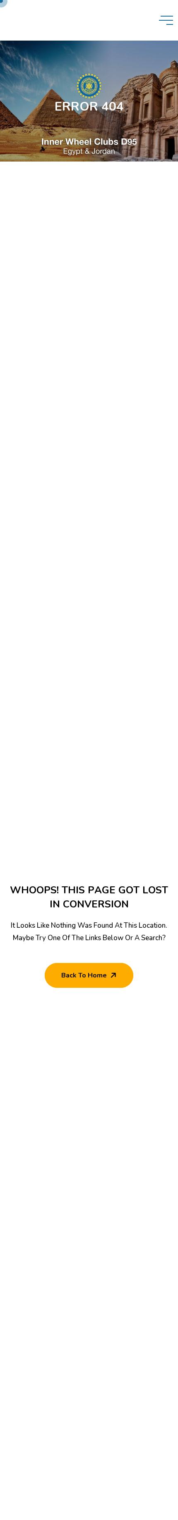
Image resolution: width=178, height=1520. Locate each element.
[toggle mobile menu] (166, 20)
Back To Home (84, 975)
